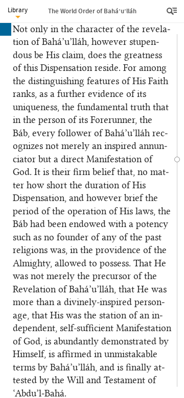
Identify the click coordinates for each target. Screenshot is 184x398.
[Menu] (173, 11)
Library (18, 10)
